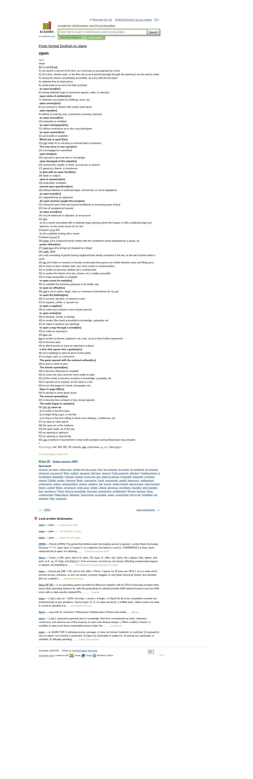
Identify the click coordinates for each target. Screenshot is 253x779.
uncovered (56, 473)
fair (100, 484)
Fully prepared (120, 473)
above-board (136, 484)
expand (79, 476)
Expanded (125, 476)
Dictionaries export (46, 655)
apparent (85, 473)
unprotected (104, 491)
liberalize (74, 494)
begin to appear (110, 476)
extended (138, 476)
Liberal (102, 487)
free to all (135, 494)
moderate (61, 498)
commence (90, 480)
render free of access (84, 469)
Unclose (43, 469)
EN (155, 20)
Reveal (131, 491)
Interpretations (95, 37)
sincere (83, 484)
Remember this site (102, 20)
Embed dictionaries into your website (133, 20)
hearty (42, 487)
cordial (50, 487)
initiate (93, 487)
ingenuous (133, 480)
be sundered (137, 469)
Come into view (92, 476)
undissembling (70, 484)
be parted (123, 469)
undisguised (147, 480)
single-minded (120, 484)
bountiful (136, 487)
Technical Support (79, 651)
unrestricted (121, 494)
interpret (70, 480)
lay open (53, 469)
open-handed (150, 487)
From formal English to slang (71, 37)
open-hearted (152, 484)
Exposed (92, 491)
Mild (52, 498)
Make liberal (61, 494)
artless (57, 484)
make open (66, 469)
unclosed (149, 476)
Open (42, 557)
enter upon (83, 487)
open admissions (145, 509)
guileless (93, 484)
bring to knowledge (75, 491)
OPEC (47, 509)
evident (74, 473)
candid (122, 480)
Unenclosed (87, 494)
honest (107, 484)
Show (61, 491)
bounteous (50, 491)
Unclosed (44, 473)
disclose (141, 491)
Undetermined (148, 473)
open (42, 524)
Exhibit (52, 480)
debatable (57, 476)
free (41, 491)
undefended (119, 491)
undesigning (45, 484)
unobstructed (46, 494)
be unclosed (110, 469)
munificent (124, 487)
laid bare (96, 473)
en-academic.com (47, 36)
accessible (100, 494)
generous (113, 487)
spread (42, 480)
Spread (69, 476)
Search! (153, 32)
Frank (101, 480)
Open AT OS (46, 584)
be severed (151, 469)
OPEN (42, 544)
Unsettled (147, 494)
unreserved (111, 480)
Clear (149, 491)
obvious (106, 473)
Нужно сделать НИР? (65, 461)
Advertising (92, 651)
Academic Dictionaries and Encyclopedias (86, 26)
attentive (134, 473)
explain (61, 480)
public (111, 494)
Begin (80, 480)
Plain (66, 473)
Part (100, 469)
